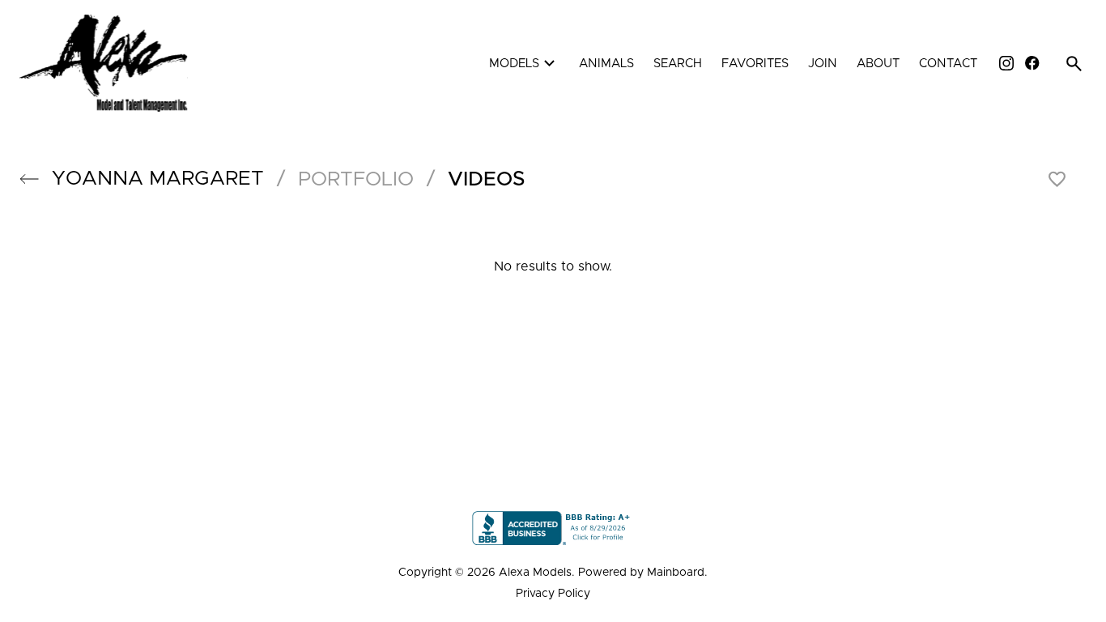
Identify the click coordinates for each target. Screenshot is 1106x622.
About (878, 64)
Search (677, 64)
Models (524, 63)
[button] (29, 179)
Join (822, 64)
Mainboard (675, 572)
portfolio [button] (356, 179)
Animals (606, 64)
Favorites (755, 64)
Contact (948, 64)
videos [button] (486, 179)
